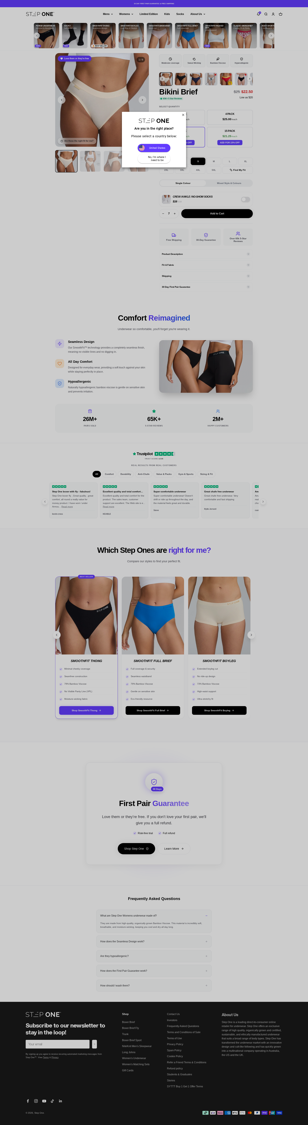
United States (157, 147)
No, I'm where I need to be (157, 159)
